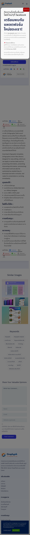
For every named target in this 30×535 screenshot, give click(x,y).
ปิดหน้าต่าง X (26, 9)
